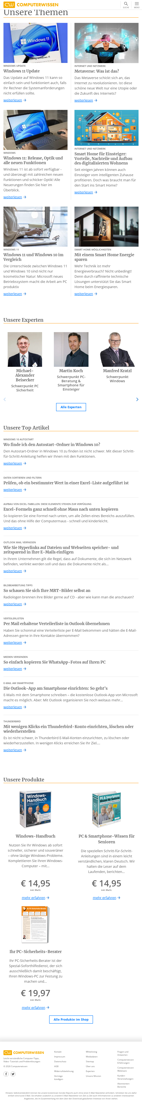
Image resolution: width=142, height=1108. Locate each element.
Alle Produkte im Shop (71, 1019)
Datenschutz (60, 1061)
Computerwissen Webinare (125, 1069)
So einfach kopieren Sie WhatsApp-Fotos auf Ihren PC (54, 662)
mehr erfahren (33, 897)
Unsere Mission (93, 1076)
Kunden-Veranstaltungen (125, 1077)
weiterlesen (12, 100)
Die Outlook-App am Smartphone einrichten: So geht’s (55, 688)
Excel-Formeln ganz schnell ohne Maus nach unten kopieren (60, 509)
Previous (7, 399)
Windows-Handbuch (35, 836)
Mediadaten (91, 1056)
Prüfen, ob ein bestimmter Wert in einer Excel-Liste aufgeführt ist (66, 483)
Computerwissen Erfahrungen (125, 1061)
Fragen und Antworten (122, 1053)
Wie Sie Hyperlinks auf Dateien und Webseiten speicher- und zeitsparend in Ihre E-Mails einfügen (61, 550)
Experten (90, 1071)
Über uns (90, 1066)
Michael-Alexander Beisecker (24, 375)
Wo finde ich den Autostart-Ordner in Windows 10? (51, 444)
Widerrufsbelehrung (64, 1071)
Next (135, 399)
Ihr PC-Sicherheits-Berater (36, 951)
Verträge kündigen (58, 1078)
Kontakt (57, 1051)
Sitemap (90, 1061)
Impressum (59, 1056)
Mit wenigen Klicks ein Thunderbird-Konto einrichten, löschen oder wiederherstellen (68, 729)
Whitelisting (91, 1051)
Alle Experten (71, 407)
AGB (56, 1066)
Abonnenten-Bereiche (123, 1085)
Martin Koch (71, 370)
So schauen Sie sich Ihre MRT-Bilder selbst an (46, 590)
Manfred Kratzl (117, 370)
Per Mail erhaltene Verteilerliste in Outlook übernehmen (56, 623)
